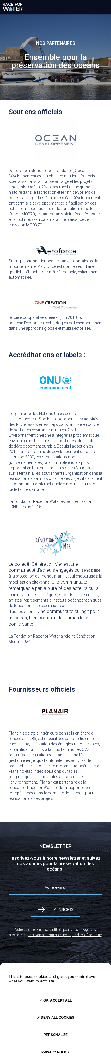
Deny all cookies (57, 1018)
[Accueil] (13, 7)
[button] (104, 7)
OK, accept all (57, 1000)
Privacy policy (55, 1052)
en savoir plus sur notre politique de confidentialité (65, 935)
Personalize (56, 1035)
